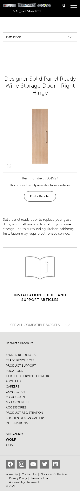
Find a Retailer (40, 196)
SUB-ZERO (14, 434)
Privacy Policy (18, 478)
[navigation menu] (73, 6)
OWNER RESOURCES (21, 355)
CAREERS (12, 386)
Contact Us (29, 474)
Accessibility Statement (24, 482)
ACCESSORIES (16, 407)
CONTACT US (15, 392)
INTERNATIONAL (17, 423)
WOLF (11, 440)
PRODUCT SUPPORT (21, 365)
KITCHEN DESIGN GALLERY (25, 418)
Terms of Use (39, 478)
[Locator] (64, 5)
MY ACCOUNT (16, 397)
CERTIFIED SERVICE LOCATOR (27, 376)
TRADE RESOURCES (20, 360)
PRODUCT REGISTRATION (24, 412)
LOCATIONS (14, 371)
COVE (10, 445)
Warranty (12, 474)
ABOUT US (13, 381)
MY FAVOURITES (17, 402)
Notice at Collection (54, 474)
